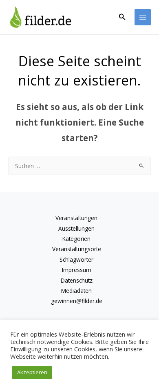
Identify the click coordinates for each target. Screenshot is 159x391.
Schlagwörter (76, 259)
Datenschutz (77, 280)
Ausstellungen (76, 228)
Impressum (76, 270)
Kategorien (76, 239)
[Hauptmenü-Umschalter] (143, 17)
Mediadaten (76, 290)
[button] (122, 17)
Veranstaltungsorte (76, 249)
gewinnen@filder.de (76, 301)
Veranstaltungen (76, 218)
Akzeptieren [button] (32, 372)
